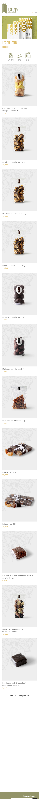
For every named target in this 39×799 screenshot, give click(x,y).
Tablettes (11, 60)
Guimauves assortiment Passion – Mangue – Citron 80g (15, 109)
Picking (28, 60)
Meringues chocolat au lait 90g (13, 369)
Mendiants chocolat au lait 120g (14, 214)
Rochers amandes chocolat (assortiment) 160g (12, 630)
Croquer (5, 46)
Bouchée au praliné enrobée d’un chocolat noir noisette (15, 684)
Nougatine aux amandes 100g (13, 421)
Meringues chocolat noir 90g (13, 317)
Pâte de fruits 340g (9, 524)
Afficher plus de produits (19, 696)
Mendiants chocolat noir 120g (13, 162)
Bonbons (19, 60)
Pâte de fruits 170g (9, 472)
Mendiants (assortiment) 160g (13, 265)
